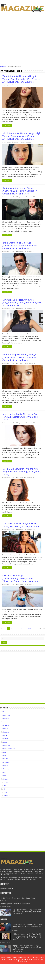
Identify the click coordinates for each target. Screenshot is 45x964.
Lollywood (20, 477)
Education (6, 725)
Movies (5, 765)
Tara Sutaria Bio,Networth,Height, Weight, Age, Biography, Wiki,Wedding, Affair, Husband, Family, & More (21, 79)
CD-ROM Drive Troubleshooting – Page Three (17, 898)
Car (4, 722)
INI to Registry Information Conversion (15, 904)
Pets (4, 772)
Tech (4, 786)
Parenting (6, 769)
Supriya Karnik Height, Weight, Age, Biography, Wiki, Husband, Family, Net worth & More (26, 947)
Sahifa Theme (5, 957)
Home (4, 66)
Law (4, 752)
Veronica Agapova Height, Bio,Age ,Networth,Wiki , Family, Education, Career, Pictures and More (19, 357)
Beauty (5, 712)
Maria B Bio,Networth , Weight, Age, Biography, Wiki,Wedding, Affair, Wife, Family (21, 472)
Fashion (5, 728)
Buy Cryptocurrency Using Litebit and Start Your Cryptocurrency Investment (26, 910)
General (5, 739)
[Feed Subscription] (44, 71)
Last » (29, 628)
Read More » (7, 125)
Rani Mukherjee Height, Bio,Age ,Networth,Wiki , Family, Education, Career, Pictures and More (19, 191)
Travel (5, 792)
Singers (5, 779)
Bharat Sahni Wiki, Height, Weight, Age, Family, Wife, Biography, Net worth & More (27, 926)
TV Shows (6, 796)
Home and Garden (9, 749)
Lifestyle (6, 759)
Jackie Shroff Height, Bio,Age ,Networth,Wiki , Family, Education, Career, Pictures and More (19, 245)
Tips (4, 789)
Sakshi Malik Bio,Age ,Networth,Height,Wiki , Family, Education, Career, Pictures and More (21, 578)
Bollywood (16, 85)
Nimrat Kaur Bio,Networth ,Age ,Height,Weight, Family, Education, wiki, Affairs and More (22, 303)
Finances (6, 732)
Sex (4, 775)
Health (5, 742)
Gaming (5, 735)
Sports (5, 782)
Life (4, 755)
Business (6, 718)
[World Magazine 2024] (22, 7)
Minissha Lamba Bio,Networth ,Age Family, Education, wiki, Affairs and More (20, 417)
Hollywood (20, 363)
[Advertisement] (22, 40)
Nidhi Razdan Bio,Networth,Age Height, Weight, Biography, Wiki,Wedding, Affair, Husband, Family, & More (22, 136)
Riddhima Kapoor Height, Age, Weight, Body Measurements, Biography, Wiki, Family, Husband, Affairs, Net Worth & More (26, 937)
